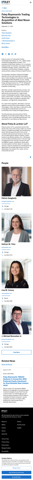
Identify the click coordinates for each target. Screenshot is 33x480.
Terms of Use (5, 439)
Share (15, 54)
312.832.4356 (8, 301)
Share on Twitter (6, 54)
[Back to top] (30, 157)
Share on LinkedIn (3, 54)
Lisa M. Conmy (6, 38)
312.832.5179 (8, 255)
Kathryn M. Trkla (6, 35)
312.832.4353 (8, 347)
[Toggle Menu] (30, 2)
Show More (5, 47)
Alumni (4, 431)
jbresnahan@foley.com (8, 339)
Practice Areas (21, 424)
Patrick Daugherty (7, 33)
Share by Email (12, 54)
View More (16, 352)
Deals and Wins (7, 11)
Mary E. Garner (6, 43)
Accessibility (5, 451)
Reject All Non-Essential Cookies (16, 472)
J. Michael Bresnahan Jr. (8, 40)
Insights (19, 428)
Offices (3, 424)
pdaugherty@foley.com (8, 201)
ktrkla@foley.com (6, 247)
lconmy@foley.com (7, 293)
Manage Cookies (16, 468)
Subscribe (4, 434)
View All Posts (7, 364)
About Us (4, 421)
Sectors (19, 421)
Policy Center (5, 445)
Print (9, 54)
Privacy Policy (5, 442)
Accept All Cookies (16, 477)
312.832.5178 (8, 209)
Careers (4, 428)
